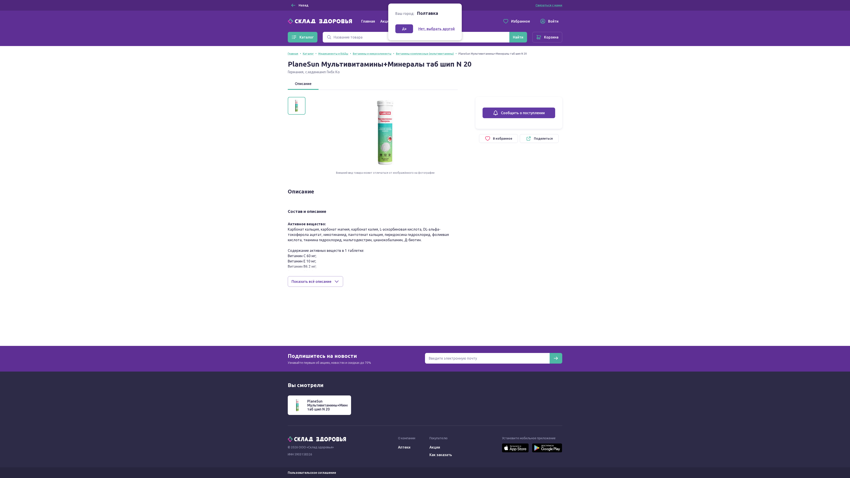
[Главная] (321, 21)
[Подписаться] (555, 358)
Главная (368, 21)
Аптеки (404, 447)
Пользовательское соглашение (312, 472)
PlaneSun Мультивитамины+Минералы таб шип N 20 (332, 405)
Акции (385, 21)
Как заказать (440, 455)
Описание (303, 84)
